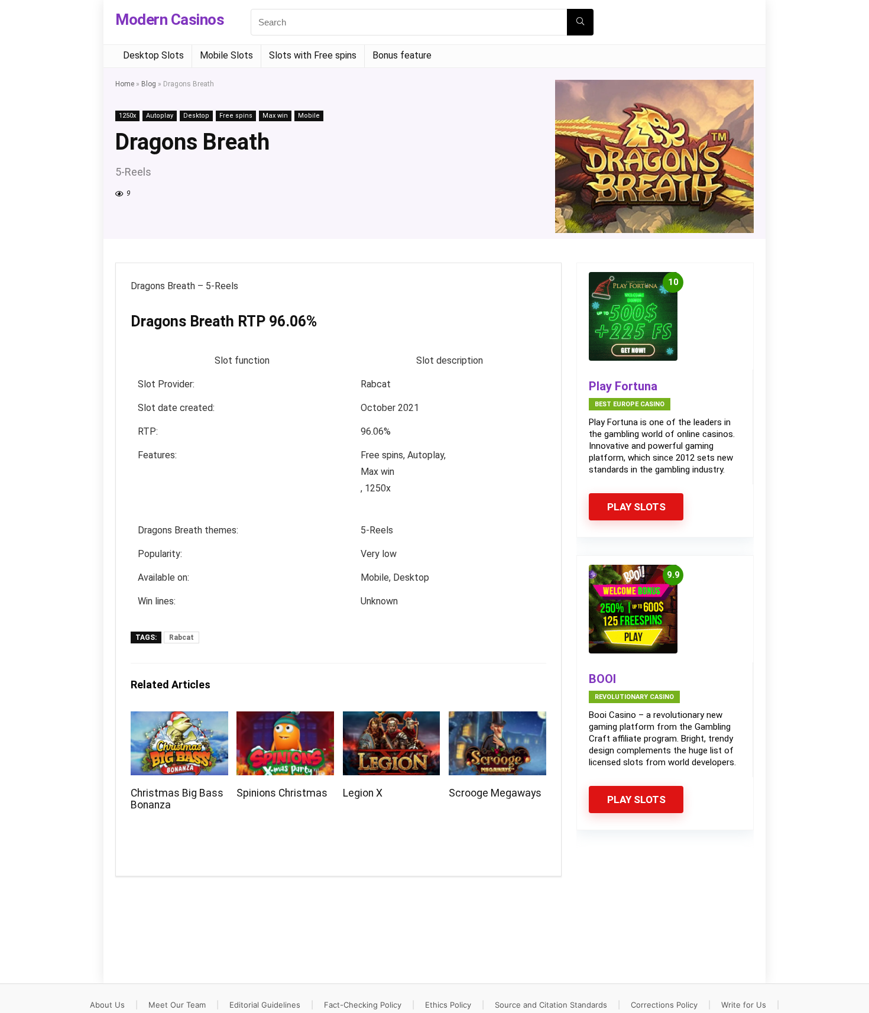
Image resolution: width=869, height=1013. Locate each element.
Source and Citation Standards (551, 1004)
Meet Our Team (177, 1004)
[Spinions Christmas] (285, 719)
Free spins (235, 115)
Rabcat (181, 637)
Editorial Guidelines (264, 1004)
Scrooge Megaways (495, 793)
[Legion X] (391, 719)
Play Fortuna (623, 386)
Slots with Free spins (312, 55)
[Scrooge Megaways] (497, 719)
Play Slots (636, 507)
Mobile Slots (226, 55)
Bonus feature (402, 55)
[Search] (580, 22)
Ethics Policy (448, 1004)
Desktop (196, 115)
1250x (127, 115)
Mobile (309, 115)
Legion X (362, 793)
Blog (148, 84)
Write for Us (743, 1004)
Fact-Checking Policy (362, 1004)
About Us (107, 1004)
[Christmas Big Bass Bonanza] (179, 719)
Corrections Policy (664, 1004)
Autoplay (159, 115)
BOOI (602, 679)
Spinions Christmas (282, 793)
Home (124, 84)
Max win (275, 115)
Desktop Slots (153, 55)
